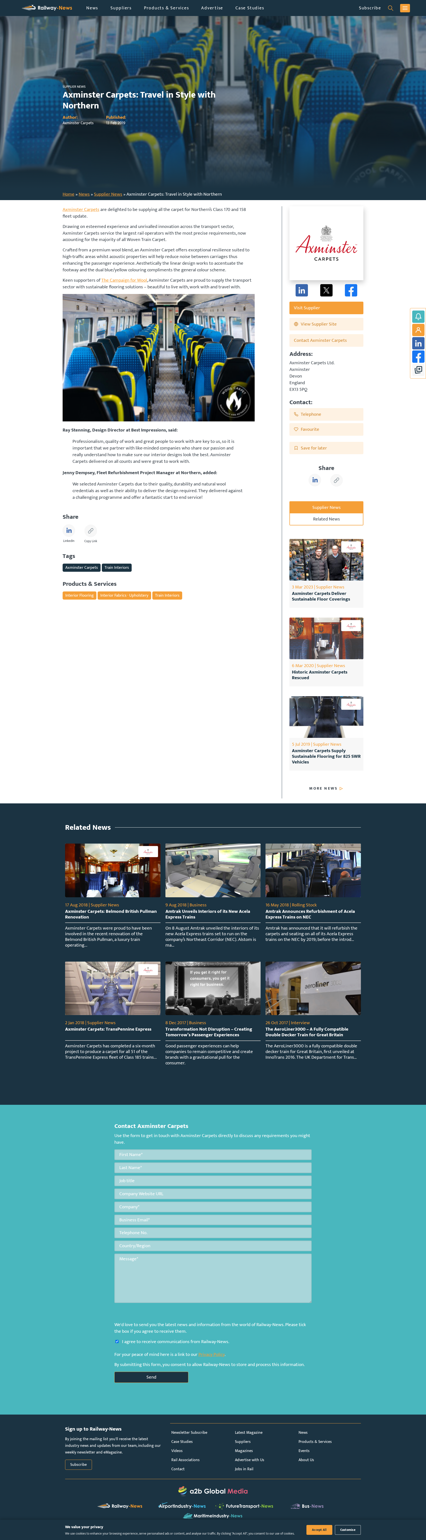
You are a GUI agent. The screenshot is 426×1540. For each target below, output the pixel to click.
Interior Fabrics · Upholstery (124, 595)
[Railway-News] (47, 8)
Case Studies (249, 8)
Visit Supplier (307, 308)
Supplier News (108, 194)
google (418, 370)
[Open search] (390, 8)
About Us (306, 1460)
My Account (418, 330)
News (92, 8)
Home (68, 194)
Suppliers (121, 8)
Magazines (244, 1451)
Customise (347, 1530)
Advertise (212, 8)
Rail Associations (185, 1460)
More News (323, 788)
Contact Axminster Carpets (320, 340)
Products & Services (166, 8)
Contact (178, 1469)
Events (304, 1451)
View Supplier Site (319, 324)
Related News (326, 519)
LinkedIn (418, 343)
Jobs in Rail (244, 1469)
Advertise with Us (249, 1460)
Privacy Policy (211, 1354)
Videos (177, 1451)
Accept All (319, 1530)
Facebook (418, 356)
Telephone (311, 414)
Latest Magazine (249, 1432)
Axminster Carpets (81, 209)
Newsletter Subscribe (189, 1432)
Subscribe (370, 8)
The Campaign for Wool (124, 280)
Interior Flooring (79, 595)
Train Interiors (117, 567)
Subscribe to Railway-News (418, 317)
